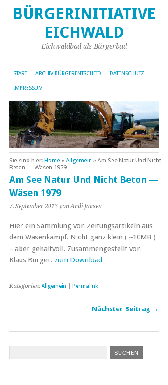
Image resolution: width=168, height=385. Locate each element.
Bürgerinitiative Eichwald (84, 23)
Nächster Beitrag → (125, 309)
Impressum (28, 88)
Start (20, 73)
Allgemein (79, 160)
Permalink (85, 286)
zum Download (78, 260)
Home (52, 160)
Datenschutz (127, 73)
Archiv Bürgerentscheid (68, 73)
